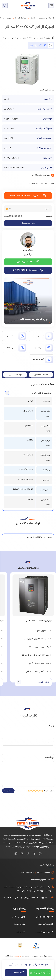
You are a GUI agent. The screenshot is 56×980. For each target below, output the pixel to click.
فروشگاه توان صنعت (46, 18)
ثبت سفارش (25, 223)
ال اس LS (6, 37)
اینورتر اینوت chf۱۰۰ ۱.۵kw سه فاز (39, 620)
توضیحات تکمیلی (15, 374)
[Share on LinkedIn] (36, 45)
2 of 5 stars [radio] (39, 791)
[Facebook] (28, 853)
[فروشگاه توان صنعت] (28, 5)
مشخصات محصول (41, 374)
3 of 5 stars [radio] (35, 791)
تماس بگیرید (43, 682)
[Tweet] (45, 45)
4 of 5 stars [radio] (32, 791)
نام (51, 726)
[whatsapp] (31, 45)
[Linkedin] (22, 853)
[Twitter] (34, 853)
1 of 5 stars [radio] (42, 791)
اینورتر (32, 18)
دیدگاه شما (47, 757)
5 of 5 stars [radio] (29, 791)
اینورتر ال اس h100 (36, 37)
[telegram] (40, 45)
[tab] (41, 374)
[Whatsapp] (15, 853)
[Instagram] (40, 853)
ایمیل (50, 742)
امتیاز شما (48, 791)
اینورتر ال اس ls (21, 18)
